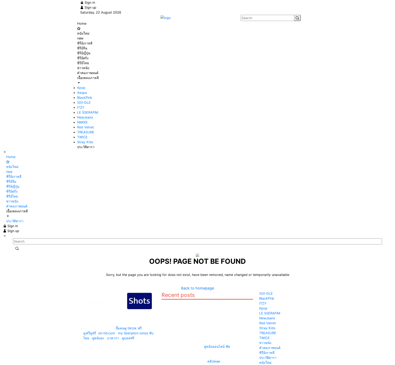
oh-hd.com (106, 333)
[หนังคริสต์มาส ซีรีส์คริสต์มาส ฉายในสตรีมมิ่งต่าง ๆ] (219, 311)
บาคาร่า (113, 338)
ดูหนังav (98, 338)
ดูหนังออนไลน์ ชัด (217, 346)
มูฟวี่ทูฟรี (89, 333)
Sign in (89, 2)
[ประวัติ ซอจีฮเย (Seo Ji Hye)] (219, 302)
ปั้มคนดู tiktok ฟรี (129, 328)
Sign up (90, 7)
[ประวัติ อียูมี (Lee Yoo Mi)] (170, 302)
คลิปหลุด (213, 361)
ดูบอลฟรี (128, 338)
